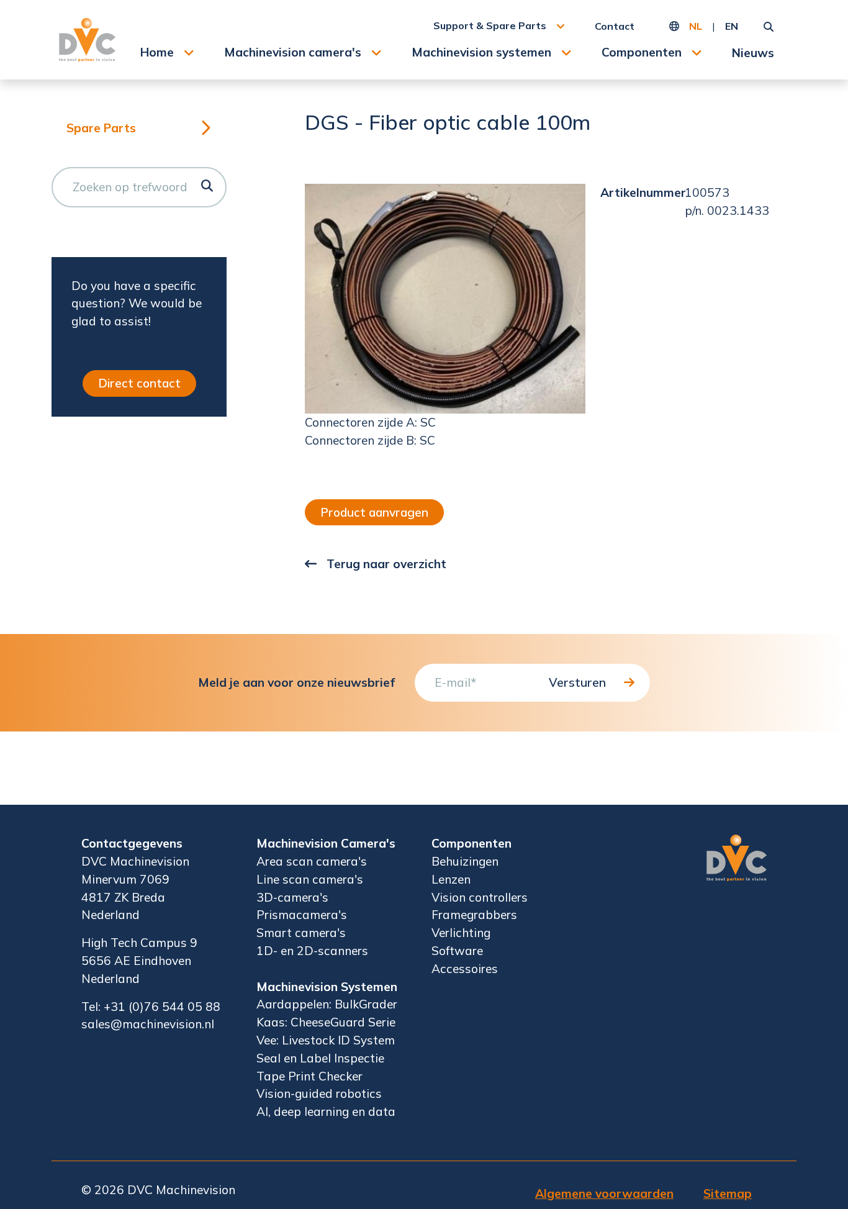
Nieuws (753, 52)
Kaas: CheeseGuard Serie (325, 1022)
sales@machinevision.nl (147, 1024)
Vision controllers (479, 897)
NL (695, 26)
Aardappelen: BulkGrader (326, 1004)
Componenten (642, 52)
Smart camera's (301, 932)
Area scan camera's (311, 861)
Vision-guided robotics (319, 1093)
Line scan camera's (309, 879)
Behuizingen (464, 861)
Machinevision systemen (481, 52)
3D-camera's (292, 897)
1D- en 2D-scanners (312, 950)
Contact (614, 26)
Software (457, 950)
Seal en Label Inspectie (320, 1058)
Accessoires (464, 968)
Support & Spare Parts (489, 25)
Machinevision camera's (292, 52)
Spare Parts (101, 127)
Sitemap (727, 1193)
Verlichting (460, 932)
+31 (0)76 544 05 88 (162, 1006)
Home (157, 52)
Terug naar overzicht (386, 563)
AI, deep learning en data (325, 1111)
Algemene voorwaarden (604, 1193)
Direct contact (139, 383)
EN (731, 26)
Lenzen (451, 879)
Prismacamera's (301, 914)
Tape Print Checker (309, 1076)
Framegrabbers (474, 914)
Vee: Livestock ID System (325, 1040)
